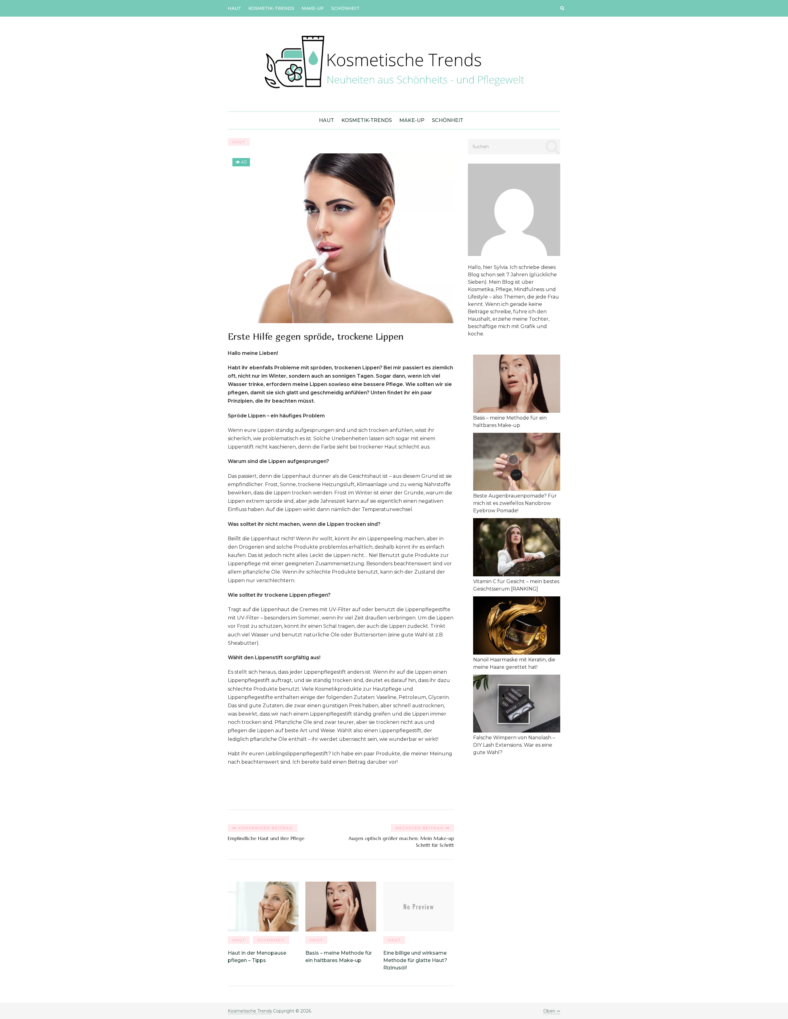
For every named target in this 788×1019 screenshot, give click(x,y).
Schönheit (345, 8)
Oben (549, 1011)
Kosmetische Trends (250, 1011)
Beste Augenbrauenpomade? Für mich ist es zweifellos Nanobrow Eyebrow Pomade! (515, 503)
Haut (234, 8)
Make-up (313, 8)
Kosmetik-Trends (271, 8)
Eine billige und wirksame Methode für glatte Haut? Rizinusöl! (415, 960)
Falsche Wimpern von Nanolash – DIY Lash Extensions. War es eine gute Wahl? (514, 745)
